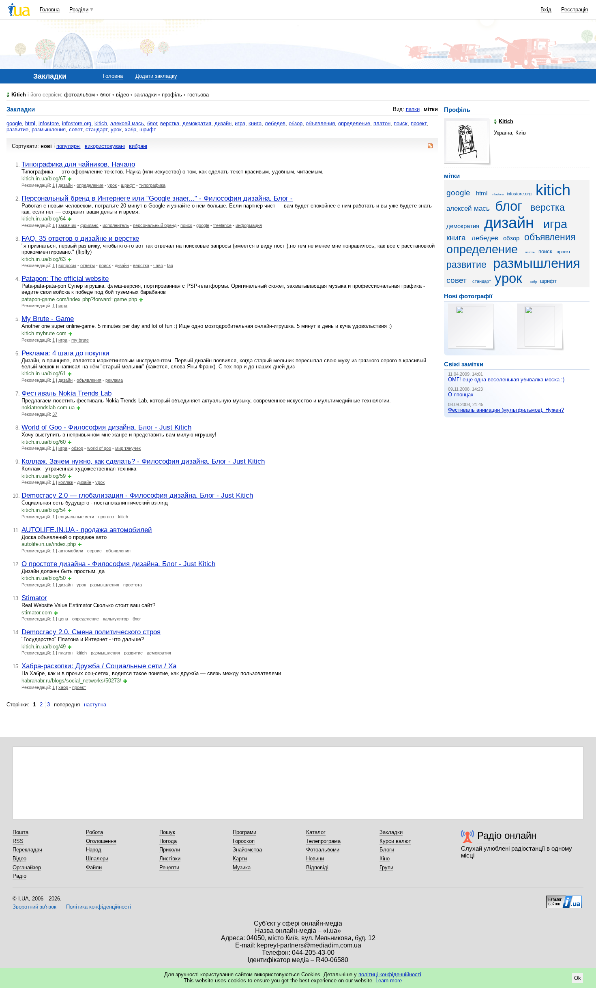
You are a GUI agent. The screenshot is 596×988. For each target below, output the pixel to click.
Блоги (386, 850)
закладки (145, 95)
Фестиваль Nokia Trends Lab (66, 393)
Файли (94, 867)
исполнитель (116, 225)
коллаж (65, 482)
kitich (100, 123)
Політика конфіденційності (98, 907)
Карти (240, 858)
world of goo (99, 448)
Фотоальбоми (322, 850)
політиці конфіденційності (389, 974)
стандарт (96, 129)
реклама (114, 380)
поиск (400, 123)
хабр (130, 129)
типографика (152, 185)
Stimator (34, 598)
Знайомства (247, 850)
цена (63, 618)
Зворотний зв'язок (34, 907)
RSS (18, 841)
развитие (17, 129)
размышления (49, 129)
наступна (95, 704)
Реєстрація (574, 9)
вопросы (67, 265)
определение (354, 123)
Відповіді (317, 867)
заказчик (67, 225)
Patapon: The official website (65, 278)
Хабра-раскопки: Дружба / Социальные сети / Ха (98, 666)
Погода (168, 841)
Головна (50, 9)
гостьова (198, 95)
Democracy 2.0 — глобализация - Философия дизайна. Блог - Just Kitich (137, 495)
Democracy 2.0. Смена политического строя (91, 632)
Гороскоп (244, 841)
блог (105, 95)
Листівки (169, 858)
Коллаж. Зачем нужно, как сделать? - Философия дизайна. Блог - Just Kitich (143, 461)
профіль (172, 95)
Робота (94, 832)
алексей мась (127, 123)
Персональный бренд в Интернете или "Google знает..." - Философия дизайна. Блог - (157, 198)
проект (419, 123)
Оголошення (101, 841)
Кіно (384, 858)
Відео (19, 858)
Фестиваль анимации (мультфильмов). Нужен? (506, 410)
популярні (68, 146)
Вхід (545, 9)
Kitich (18, 95)
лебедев (275, 123)
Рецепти (169, 867)
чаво (158, 265)
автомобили (70, 550)
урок (116, 129)
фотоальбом (79, 95)
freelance (222, 225)
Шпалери (97, 858)
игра (240, 123)
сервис (94, 550)
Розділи (78, 9)
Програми (244, 832)
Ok (577, 978)
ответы (87, 265)
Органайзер (27, 867)
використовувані (105, 146)
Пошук (167, 832)
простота (132, 584)
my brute (80, 340)
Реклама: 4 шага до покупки (65, 353)
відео (122, 95)
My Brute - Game (47, 318)
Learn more (388, 980)
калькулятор (116, 618)
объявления (320, 123)
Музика (242, 867)
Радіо (19, 876)
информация (249, 225)
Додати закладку (156, 76)
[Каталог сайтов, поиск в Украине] (564, 899)
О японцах (461, 394)
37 (54, 414)
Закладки (391, 832)
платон (381, 123)
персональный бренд (154, 225)
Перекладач (27, 850)
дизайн (223, 123)
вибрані (138, 146)
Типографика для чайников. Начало (78, 164)
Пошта (20, 832)
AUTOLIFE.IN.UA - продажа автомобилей (86, 530)
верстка (169, 123)
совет (75, 129)
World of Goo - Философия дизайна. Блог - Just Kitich (106, 427)
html (30, 123)
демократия (196, 123)
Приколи (169, 850)
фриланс (89, 225)
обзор (295, 123)
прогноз (106, 516)
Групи (386, 867)
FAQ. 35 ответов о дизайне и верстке (80, 238)
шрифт (147, 129)
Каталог (316, 832)
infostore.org (76, 123)
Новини (315, 858)
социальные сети (76, 516)
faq (170, 265)
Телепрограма (323, 841)
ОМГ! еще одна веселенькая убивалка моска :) (506, 379)
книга (255, 123)
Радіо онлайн (506, 835)
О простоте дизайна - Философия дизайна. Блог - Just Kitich (118, 564)
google (14, 123)
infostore (49, 123)
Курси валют (395, 841)
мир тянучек (128, 448)
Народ (93, 850)
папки (413, 109)
